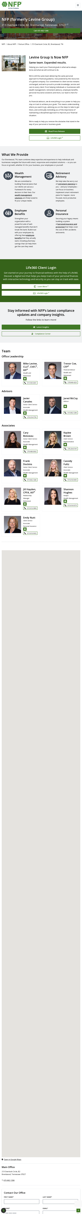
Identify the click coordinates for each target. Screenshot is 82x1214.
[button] (78, 1210)
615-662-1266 (9, 1180)
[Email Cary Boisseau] (25, 447)
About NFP (11, 44)
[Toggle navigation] (77, 5)
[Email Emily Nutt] (25, 529)
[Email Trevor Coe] (65, 378)
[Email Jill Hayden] (25, 504)
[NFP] (12, 5)
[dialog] (3, 1210)
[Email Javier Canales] (25, 413)
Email (45, 1208)
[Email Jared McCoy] (65, 406)
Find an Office (23, 44)
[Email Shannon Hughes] (65, 501)
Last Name (47, 1197)
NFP (3, 44)
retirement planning (66, 184)
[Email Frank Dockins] (25, 475)
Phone (7, 1208)
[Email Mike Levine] (25, 378)
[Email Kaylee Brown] (65, 444)
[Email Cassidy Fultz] (65, 475)
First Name (9, 1197)
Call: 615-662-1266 (41, 31)
